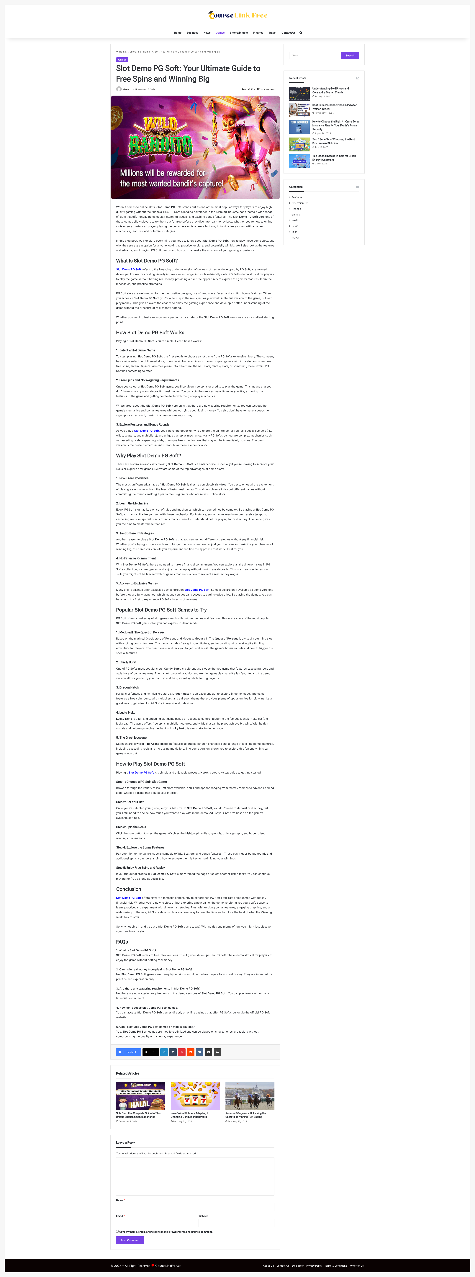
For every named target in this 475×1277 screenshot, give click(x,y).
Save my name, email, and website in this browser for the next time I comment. (166, 1231)
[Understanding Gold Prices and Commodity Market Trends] (299, 94)
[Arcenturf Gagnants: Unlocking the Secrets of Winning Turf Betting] (249, 1096)
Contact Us (288, 32)
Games (220, 32)
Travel (272, 32)
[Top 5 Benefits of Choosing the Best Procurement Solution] (299, 144)
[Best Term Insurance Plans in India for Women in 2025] (299, 110)
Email (120, 1215)
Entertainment (239, 32)
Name (120, 1200)
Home (177, 32)
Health (295, 220)
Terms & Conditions (336, 1265)
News (207, 32)
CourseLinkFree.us (168, 1266)
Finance (258, 32)
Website (203, 1215)
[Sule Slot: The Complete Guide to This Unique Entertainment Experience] (140, 1096)
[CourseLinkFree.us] (237, 15)
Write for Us (357, 1265)
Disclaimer (298, 1265)
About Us (268, 1265)
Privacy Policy (314, 1265)
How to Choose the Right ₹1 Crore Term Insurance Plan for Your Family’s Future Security (335, 125)
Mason (126, 89)
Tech (294, 231)
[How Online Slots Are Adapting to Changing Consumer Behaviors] (195, 1096)
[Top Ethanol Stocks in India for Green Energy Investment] (299, 161)
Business (192, 32)
